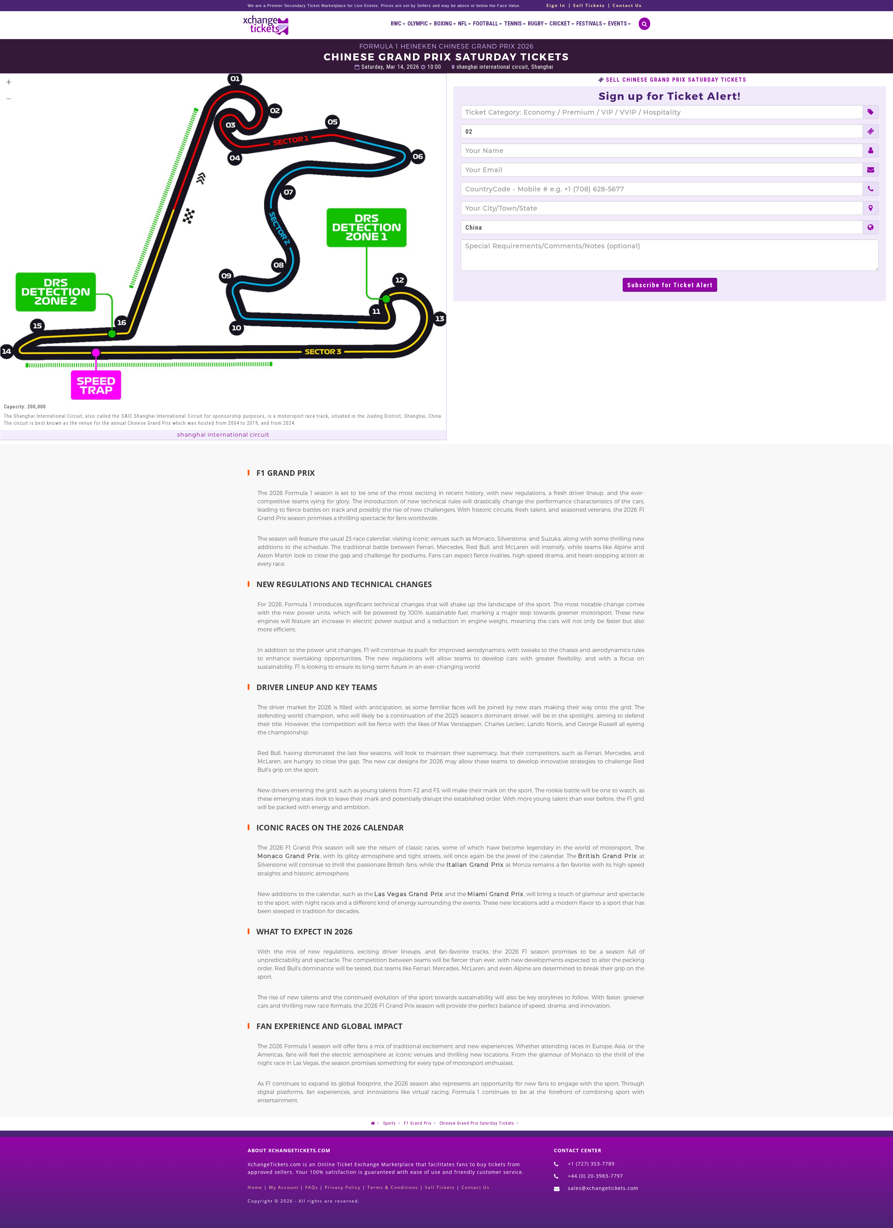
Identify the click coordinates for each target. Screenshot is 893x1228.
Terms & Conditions (392, 1187)
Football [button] (486, 23)
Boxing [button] (443, 23)
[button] (8, 82)
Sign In (555, 5)
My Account (284, 1187)
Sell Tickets (589, 5)
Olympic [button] (418, 23)
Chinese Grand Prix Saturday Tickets (477, 1123)
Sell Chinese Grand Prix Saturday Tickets (676, 80)
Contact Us (627, 5)
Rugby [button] (536, 23)
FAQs (311, 1187)
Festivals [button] (589, 23)
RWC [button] (397, 23)
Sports (389, 1123)
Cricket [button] (560, 23)
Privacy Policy (343, 1187)
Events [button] (618, 23)
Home (255, 1187)
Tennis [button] (513, 23)
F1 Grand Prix (418, 1123)
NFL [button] (463, 23)
